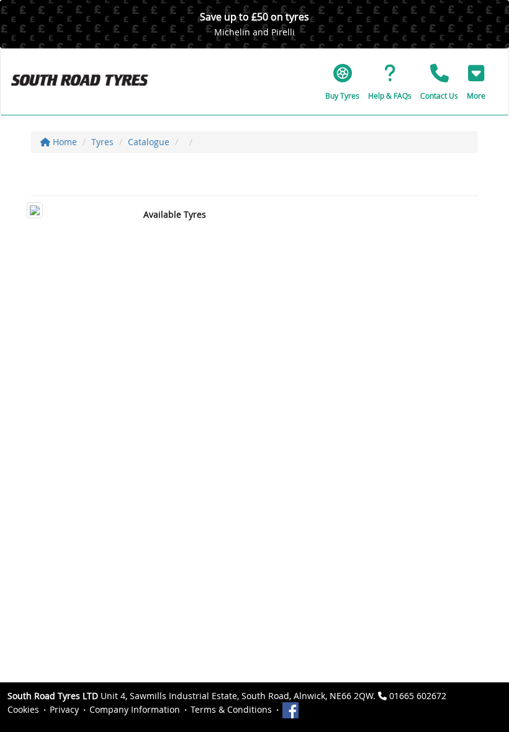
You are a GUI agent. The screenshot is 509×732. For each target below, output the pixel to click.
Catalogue (148, 142)
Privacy (64, 709)
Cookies (23, 709)
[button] (476, 82)
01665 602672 (417, 696)
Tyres (102, 142)
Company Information (134, 709)
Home (63, 142)
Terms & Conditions (231, 709)
